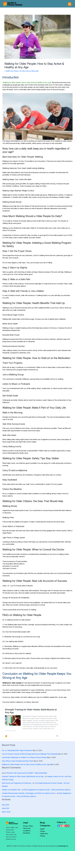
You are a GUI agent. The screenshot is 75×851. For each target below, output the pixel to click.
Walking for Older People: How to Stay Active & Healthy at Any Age (26, 764)
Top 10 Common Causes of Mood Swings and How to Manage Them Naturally (29, 754)
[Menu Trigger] (69, 4)
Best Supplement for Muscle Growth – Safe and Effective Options (47, 790)
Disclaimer (26, 833)
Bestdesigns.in (63, 846)
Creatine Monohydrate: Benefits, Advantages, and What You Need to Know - (29, 793)
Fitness (42, 831)
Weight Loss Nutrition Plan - (12, 790)
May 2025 (5, 805)
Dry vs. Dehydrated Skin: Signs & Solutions (17, 750)
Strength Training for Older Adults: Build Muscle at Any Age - (23, 776)
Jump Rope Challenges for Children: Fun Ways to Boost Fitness (24, 757)
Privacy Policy (28, 826)
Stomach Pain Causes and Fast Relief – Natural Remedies (27, 773)
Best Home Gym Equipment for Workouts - (17, 783)
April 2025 (5, 808)
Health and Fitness (11, 71)
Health (42, 829)
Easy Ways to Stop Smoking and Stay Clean (17, 761)
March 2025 (6, 812)
